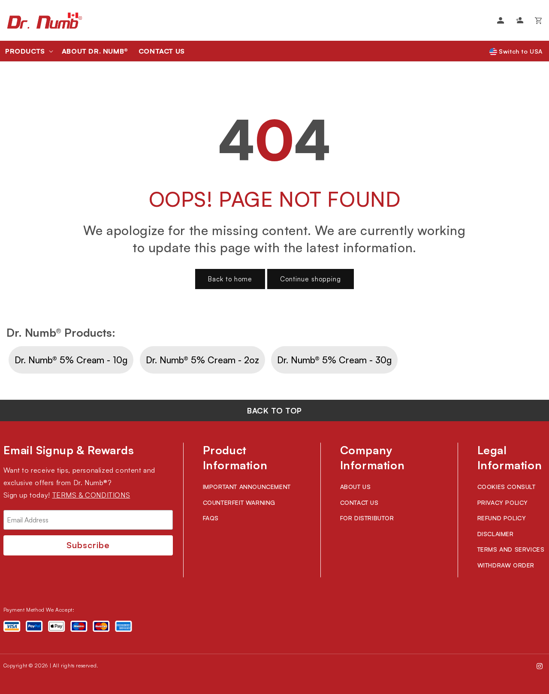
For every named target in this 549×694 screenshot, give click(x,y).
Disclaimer (495, 533)
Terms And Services (511, 549)
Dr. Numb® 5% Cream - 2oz (202, 359)
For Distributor (367, 518)
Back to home (230, 279)
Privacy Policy (502, 502)
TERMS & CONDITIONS (91, 495)
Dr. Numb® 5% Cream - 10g (71, 359)
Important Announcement (247, 486)
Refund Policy (501, 518)
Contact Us (359, 502)
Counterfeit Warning (239, 502)
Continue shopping (310, 279)
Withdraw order (505, 565)
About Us (355, 486)
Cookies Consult (506, 486)
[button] (28, 51)
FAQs (211, 518)
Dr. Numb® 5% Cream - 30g (334, 359)
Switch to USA (520, 51)
